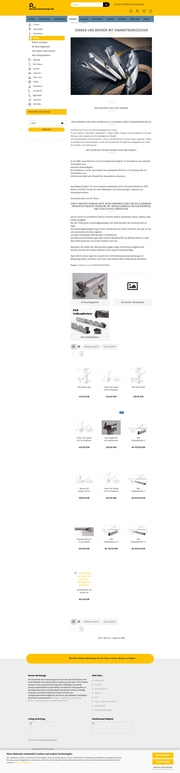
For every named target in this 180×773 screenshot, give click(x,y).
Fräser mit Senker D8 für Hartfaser (111, 388)
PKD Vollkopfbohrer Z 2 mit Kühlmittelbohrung (111, 540)
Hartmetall (44, 19)
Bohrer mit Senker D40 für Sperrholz (84, 489)
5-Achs (31, 19)
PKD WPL (37, 104)
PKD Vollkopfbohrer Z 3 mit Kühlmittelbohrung (138, 540)
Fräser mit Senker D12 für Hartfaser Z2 (84, 439)
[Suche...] (106, 4)
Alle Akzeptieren (163, 755)
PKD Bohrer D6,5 (84, 387)
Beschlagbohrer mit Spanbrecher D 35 (111, 439)
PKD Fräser (97, 19)
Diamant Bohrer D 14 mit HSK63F (84, 540)
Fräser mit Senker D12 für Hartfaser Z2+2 (111, 489)
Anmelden (46, 129)
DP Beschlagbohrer (41, 46)
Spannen (122, 19)
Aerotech (37, 100)
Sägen (146, 19)
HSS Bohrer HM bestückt (43, 51)
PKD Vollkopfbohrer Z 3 (138, 489)
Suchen (98, 693)
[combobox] (91, 347)
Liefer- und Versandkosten (106, 701)
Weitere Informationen (162, 767)
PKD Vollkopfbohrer (41, 55)
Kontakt (98, 684)
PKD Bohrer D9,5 (138, 387)
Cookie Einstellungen (103, 710)
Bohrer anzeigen (40, 42)
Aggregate (37, 95)
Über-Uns (134, 19)
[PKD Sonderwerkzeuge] (42, 6)
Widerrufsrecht (101, 689)
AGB (96, 697)
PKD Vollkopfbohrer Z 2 (138, 439)
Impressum (99, 680)
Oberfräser (59, 19)
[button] (137, 11)
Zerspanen (37, 91)
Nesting (84, 19)
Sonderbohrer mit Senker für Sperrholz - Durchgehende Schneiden (84, 591)
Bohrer (73, 19)
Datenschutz (100, 706)
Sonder (110, 19)
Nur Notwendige (163, 762)
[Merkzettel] (144, 11)
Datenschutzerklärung (21, 763)
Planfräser (37, 86)
